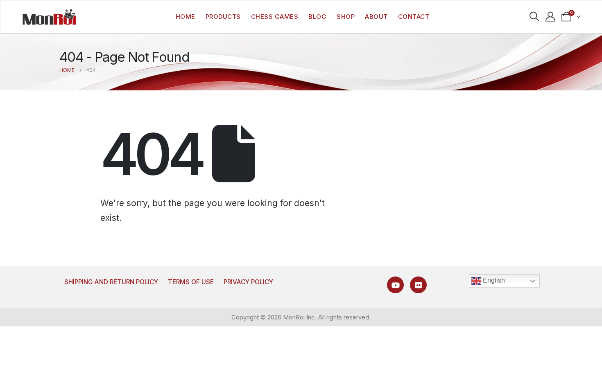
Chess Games (275, 16)
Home (185, 16)
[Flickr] (418, 284)
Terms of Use (191, 282)
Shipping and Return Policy (111, 282)
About (376, 16)
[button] (535, 17)
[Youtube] (395, 284)
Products (223, 16)
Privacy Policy (248, 282)
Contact (414, 16)
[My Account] (551, 17)
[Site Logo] (49, 17)
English (493, 280)
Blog (317, 16)
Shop (346, 16)
